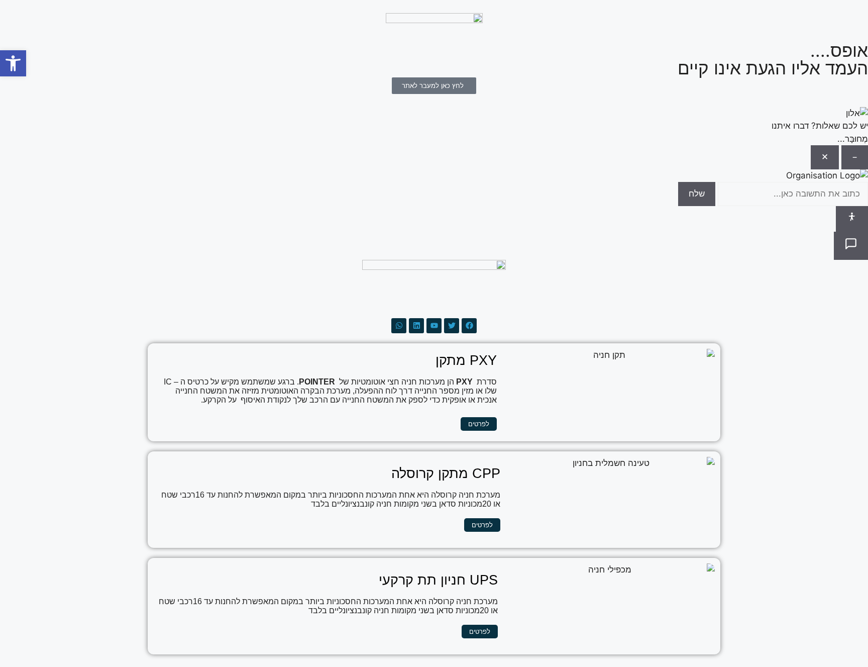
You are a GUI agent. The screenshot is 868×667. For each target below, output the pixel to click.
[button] (13, 63)
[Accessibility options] (852, 219)
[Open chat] (851, 246)
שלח (697, 193)
